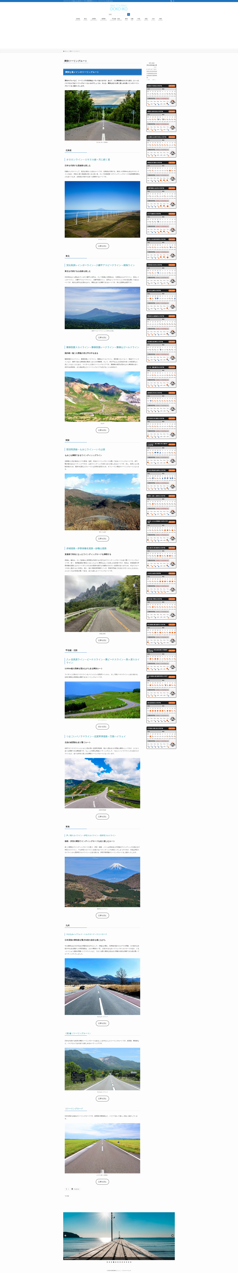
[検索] (173, 1)
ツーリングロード (75, 1109)
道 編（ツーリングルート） (79, 1033)
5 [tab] (115, 1262)
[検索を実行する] (128, 14)
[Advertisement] (119, 36)
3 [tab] (111, 1262)
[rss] (171, 1)
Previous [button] (65, 1235)
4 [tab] (113, 1262)
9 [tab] (124, 1262)
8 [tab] (122, 1262)
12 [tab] (130, 1262)
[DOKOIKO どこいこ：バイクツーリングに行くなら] (119, 7)
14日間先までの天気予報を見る (161, 98)
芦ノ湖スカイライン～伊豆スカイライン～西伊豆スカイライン (91, 835)
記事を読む (102, 246)
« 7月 (148, 79)
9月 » (154, 79)
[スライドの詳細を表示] (119, 1236)
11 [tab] (128, 1262)
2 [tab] (109, 1262)
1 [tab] (107, 1262)
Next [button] (172, 1235)
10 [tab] (126, 1262)
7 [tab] (120, 1262)
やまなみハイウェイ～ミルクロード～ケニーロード (86, 934)
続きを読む (102, 727)
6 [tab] (117, 1262)
